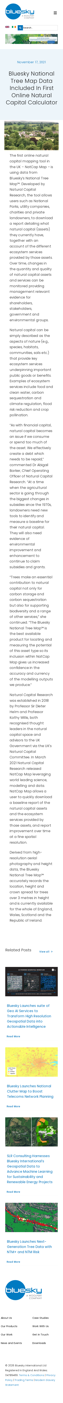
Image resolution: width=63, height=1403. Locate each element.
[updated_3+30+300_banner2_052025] (31, 35)
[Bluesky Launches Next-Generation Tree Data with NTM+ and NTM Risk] (31, 1217)
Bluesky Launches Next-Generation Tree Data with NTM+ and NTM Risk (29, 1246)
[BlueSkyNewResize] (19, 5)
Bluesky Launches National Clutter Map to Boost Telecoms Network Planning (30, 1091)
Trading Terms (24, 1380)
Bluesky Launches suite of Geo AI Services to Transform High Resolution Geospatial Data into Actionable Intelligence (29, 1016)
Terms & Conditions (31, 1375)
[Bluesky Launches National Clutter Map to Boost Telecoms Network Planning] (31, 1062)
